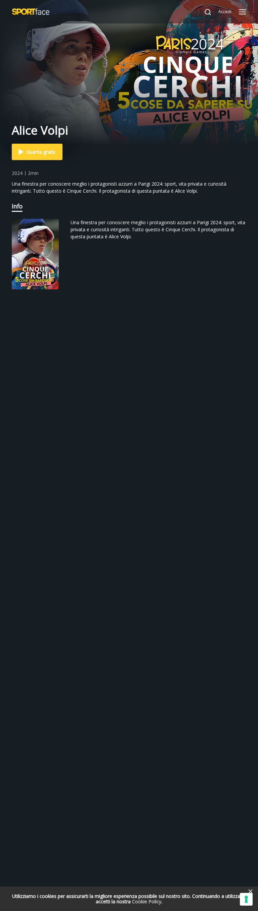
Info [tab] (17, 206)
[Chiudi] (250, 891)
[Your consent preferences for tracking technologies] (246, 899)
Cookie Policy (146, 901)
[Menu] (242, 11)
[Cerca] (204, 11)
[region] (129, 256)
